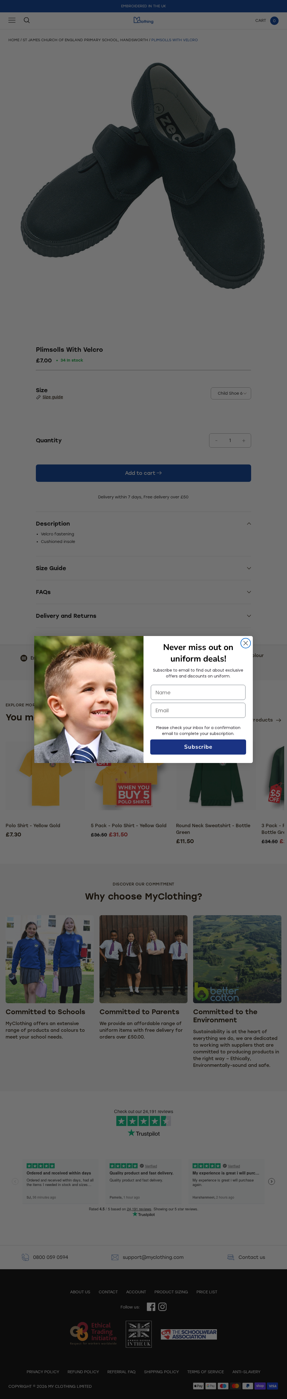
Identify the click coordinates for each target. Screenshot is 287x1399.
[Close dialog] (246, 643)
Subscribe (198, 747)
